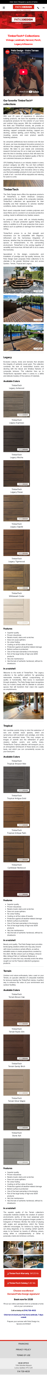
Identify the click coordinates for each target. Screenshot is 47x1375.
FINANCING (23, 1344)
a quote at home (23, 2)
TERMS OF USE (23, 1355)
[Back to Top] (42, 1370)
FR (44, 8)
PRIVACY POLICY (23, 1349)
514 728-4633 (23, 1371)
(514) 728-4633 (29, 1310)
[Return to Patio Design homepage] (23, 8)
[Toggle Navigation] (4, 8)
